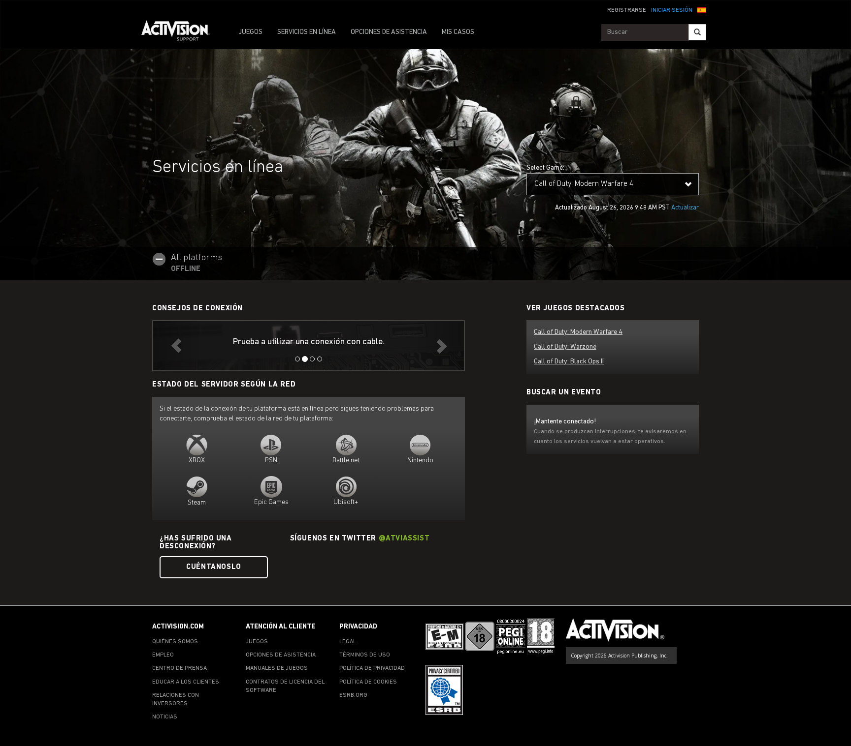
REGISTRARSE (626, 10)
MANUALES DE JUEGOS (277, 668)
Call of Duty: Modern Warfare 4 (578, 332)
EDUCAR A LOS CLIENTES (185, 682)
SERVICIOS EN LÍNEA (306, 32)
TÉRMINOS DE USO (364, 655)
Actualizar (685, 208)
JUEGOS (250, 32)
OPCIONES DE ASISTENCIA (389, 32)
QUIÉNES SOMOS (175, 642)
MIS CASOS (458, 32)
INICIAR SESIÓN (671, 10)
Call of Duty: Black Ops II (569, 361)
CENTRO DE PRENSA (179, 668)
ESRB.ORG (353, 695)
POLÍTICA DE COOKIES (368, 682)
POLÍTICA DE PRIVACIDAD (372, 668)
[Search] (697, 32)
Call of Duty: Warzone (565, 347)
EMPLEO (163, 655)
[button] (701, 9)
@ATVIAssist (404, 538)
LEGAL (347, 642)
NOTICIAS (164, 717)
